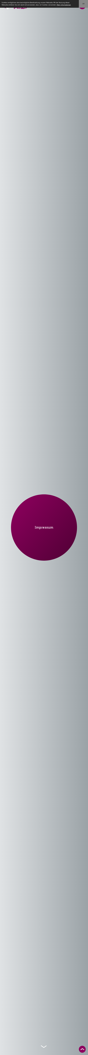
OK (83, 4)
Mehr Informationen (64, 5)
